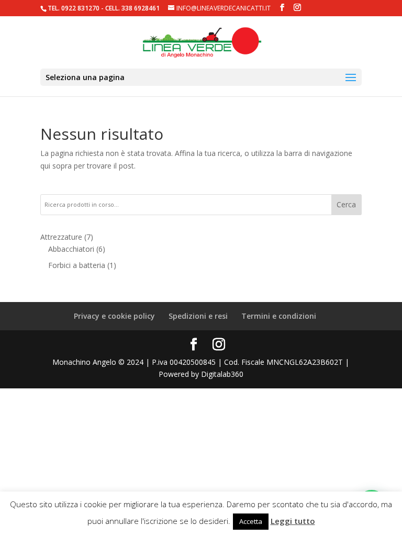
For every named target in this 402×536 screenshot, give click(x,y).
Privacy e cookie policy (114, 316)
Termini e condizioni (278, 316)
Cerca (346, 204)
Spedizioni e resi (198, 316)
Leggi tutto (293, 521)
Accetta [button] (250, 521)
